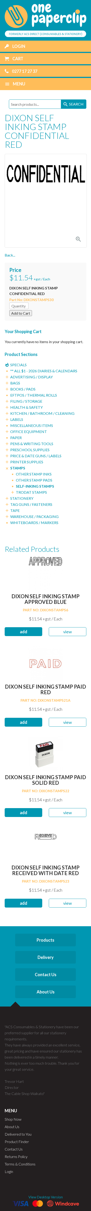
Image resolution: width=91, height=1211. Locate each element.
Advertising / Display (31, 377)
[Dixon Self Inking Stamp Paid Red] (45, 663)
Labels (16, 419)
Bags (15, 383)
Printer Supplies (26, 462)
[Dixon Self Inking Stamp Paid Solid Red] (45, 753)
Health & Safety (26, 407)
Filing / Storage (26, 401)
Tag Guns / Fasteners (31, 504)
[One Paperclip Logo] (45, 19)
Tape (15, 510)
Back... (10, 255)
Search (73, 104)
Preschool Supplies (29, 449)
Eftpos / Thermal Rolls (33, 395)
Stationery (21, 498)
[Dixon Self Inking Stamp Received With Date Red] (45, 843)
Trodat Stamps (31, 492)
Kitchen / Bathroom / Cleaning (42, 413)
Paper (16, 437)
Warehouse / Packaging (34, 516)
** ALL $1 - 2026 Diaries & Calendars (43, 371)
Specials (18, 365)
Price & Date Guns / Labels (35, 456)
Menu (15, 84)
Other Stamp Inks (34, 474)
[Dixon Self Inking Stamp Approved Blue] (45, 572)
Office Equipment (28, 431)
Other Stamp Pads (34, 480)
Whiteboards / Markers (34, 522)
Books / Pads (22, 389)
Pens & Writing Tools (31, 443)
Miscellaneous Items (31, 425)
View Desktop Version (45, 1197)
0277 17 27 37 (24, 71)
